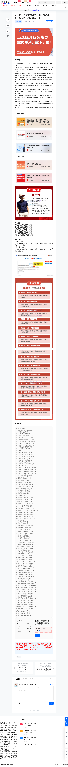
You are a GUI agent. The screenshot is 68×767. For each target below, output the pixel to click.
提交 (51, 703)
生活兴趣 (29, 5)
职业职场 (37, 5)
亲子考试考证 (54, 5)
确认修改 (52, 684)
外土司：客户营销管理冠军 (34, 164)
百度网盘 (38, 635)
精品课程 (16, 2)
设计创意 (45, 5)
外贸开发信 (18, 21)
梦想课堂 (31, 124)
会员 (28, 2)
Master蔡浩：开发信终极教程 (35, 134)
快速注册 (65, 2)
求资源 (23, 2)
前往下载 (50, 21)
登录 (58, 2)
